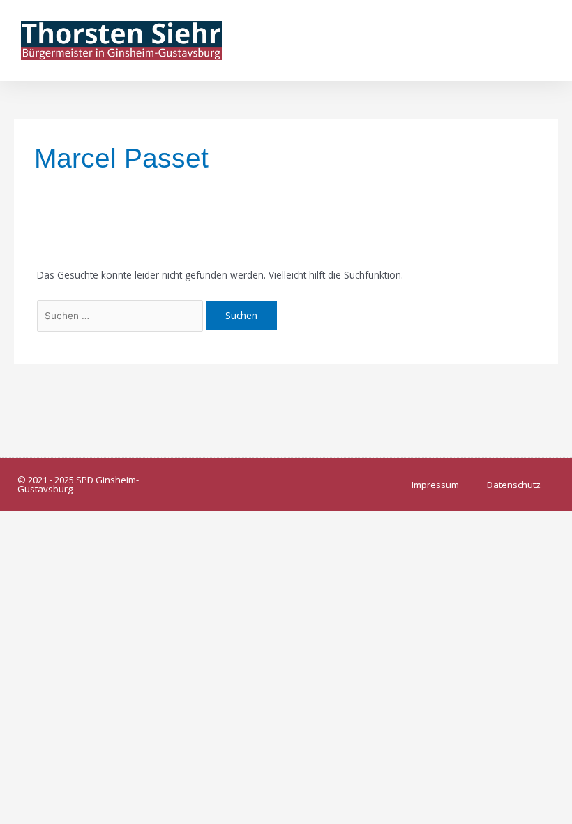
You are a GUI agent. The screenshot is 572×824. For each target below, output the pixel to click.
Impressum (435, 484)
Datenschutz (514, 484)
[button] (541, 40)
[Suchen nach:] (121, 315)
